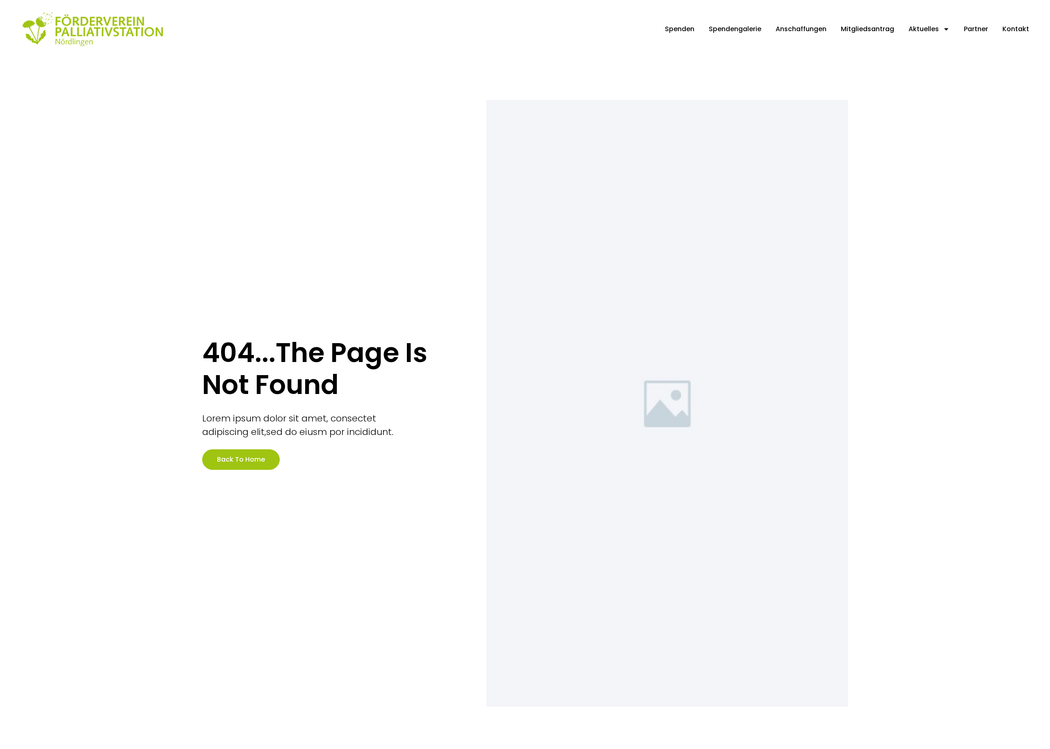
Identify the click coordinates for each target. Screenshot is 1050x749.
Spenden (679, 29)
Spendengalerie (735, 29)
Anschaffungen (801, 29)
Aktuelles (923, 29)
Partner (976, 29)
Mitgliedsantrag (867, 29)
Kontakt (1015, 29)
